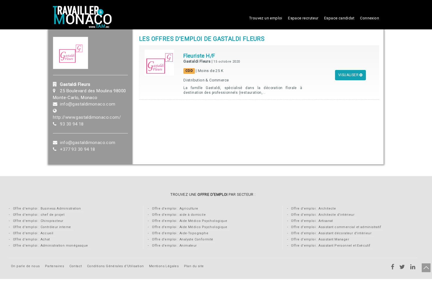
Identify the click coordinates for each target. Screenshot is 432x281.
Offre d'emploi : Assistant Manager (319, 239)
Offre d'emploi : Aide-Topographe (179, 233)
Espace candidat (339, 18)
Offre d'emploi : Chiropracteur (37, 221)
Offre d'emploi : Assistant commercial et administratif (335, 227)
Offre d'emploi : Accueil (32, 233)
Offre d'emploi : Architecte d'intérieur (322, 215)
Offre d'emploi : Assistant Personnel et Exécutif (330, 245)
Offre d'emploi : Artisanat (311, 221)
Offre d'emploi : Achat (31, 239)
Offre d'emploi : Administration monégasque (50, 245)
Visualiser (348, 75)
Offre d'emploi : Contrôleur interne (41, 227)
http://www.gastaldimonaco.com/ (87, 117)
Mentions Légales (164, 266)
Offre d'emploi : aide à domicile (178, 215)
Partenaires (55, 266)
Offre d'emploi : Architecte (313, 208)
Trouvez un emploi (265, 18)
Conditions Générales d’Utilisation (116, 266)
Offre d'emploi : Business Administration (46, 208)
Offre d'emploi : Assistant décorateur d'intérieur (330, 233)
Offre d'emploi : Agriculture (174, 208)
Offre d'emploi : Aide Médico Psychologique (189, 221)
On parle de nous (25, 266)
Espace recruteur (303, 18)
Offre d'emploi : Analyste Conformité (182, 239)
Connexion (369, 18)
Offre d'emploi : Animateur (174, 245)
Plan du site (194, 266)
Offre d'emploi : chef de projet (38, 215)
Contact (75, 266)
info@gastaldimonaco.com (87, 104)
